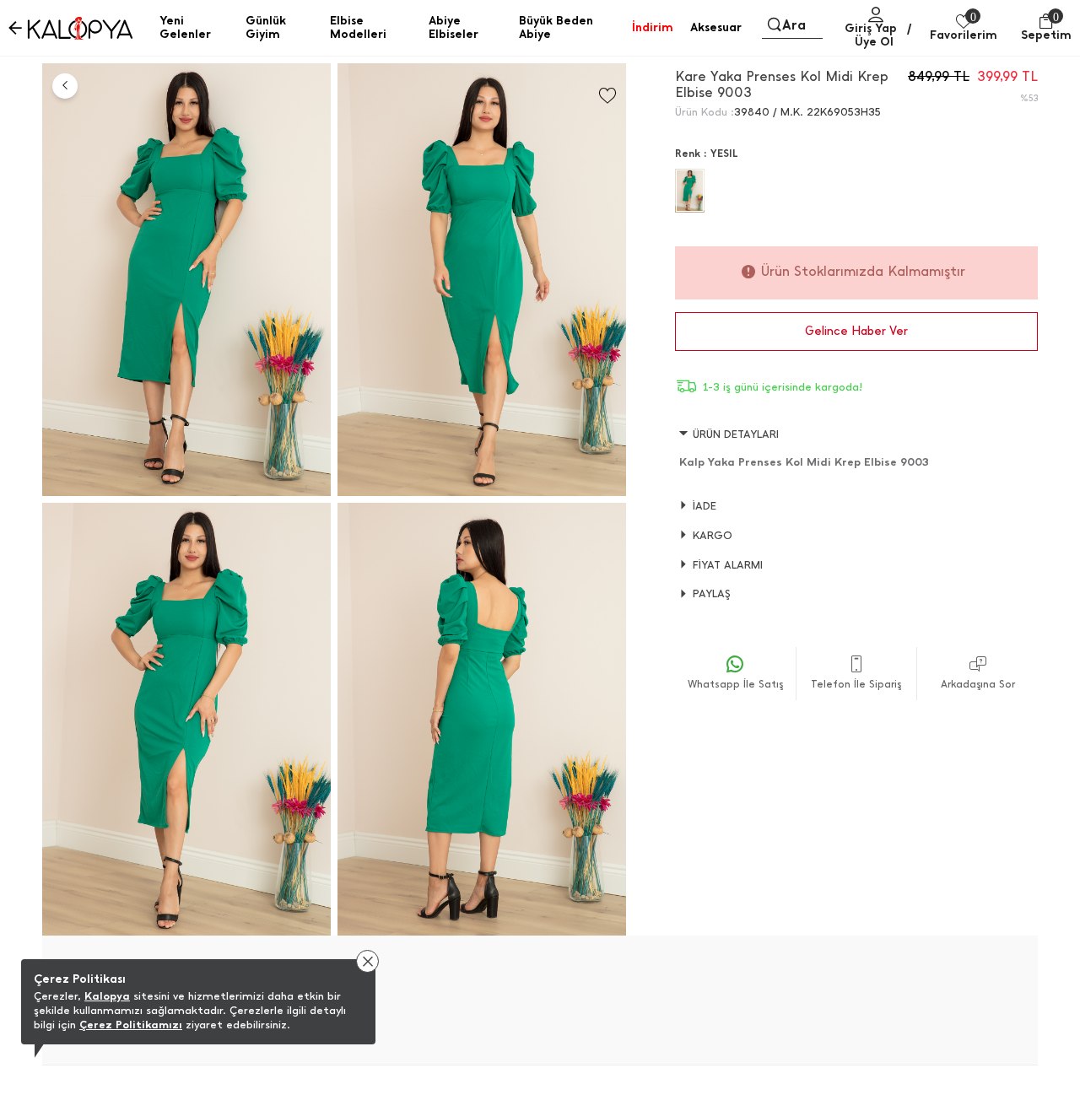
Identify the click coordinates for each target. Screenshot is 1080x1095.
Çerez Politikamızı (130, 1024)
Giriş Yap (871, 28)
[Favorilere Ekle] (607, 95)
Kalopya (107, 996)
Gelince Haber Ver (856, 331)
